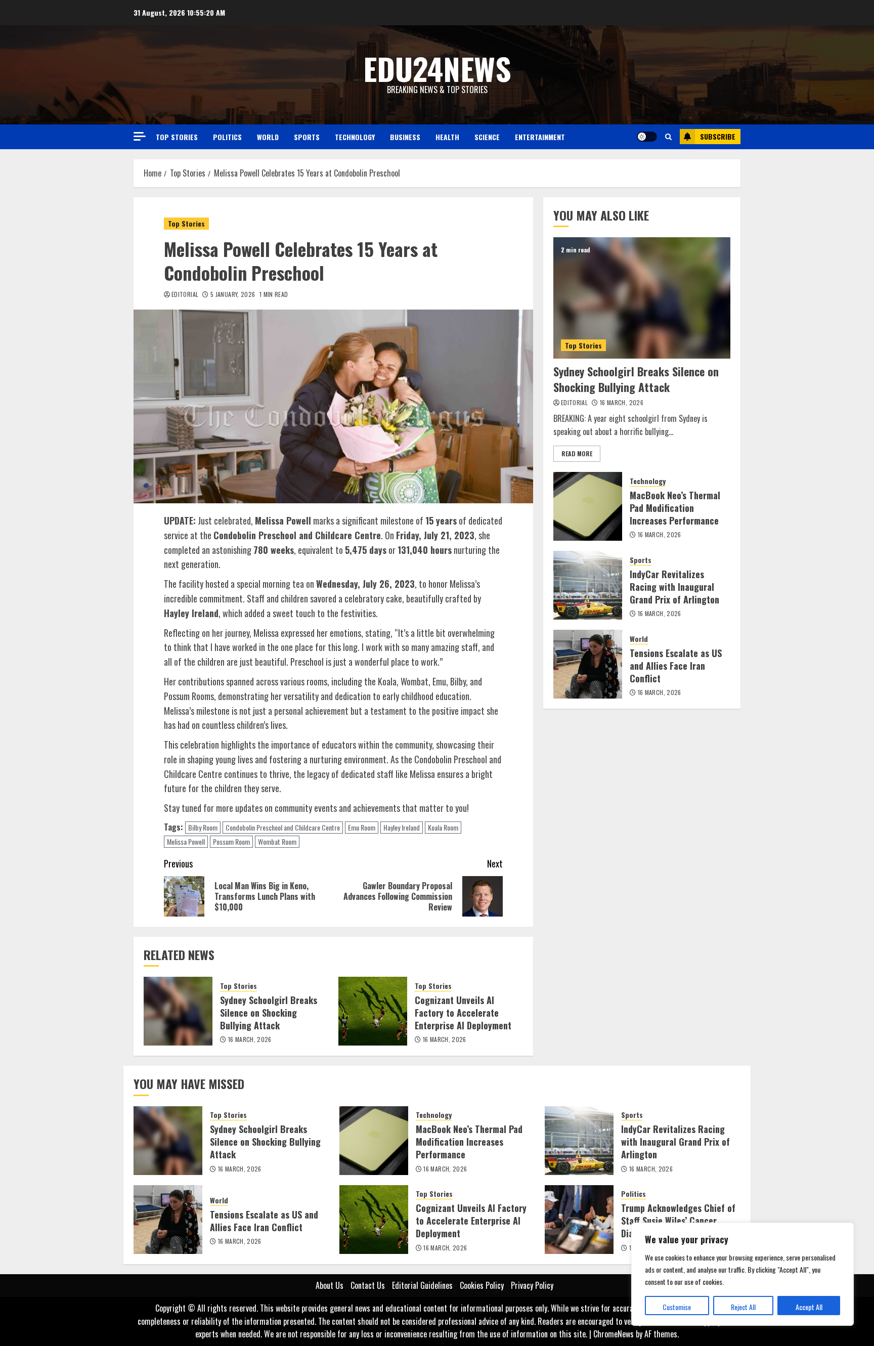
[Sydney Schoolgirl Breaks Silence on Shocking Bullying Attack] (178, 1011)
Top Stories (177, 137)
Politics (227, 137)
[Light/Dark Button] (647, 137)
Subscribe (717, 136)
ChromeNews (613, 1334)
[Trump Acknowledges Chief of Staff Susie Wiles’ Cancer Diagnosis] (579, 1219)
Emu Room (361, 827)
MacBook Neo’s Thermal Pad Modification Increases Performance (675, 508)
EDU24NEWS (437, 68)
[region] (742, 1274)
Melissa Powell (186, 841)
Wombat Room (277, 841)
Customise (677, 1306)
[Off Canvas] (140, 136)
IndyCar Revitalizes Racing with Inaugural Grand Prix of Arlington (674, 587)
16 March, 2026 (250, 1039)
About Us (329, 1285)
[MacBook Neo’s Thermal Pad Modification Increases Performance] (587, 506)
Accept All (809, 1306)
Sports (307, 137)
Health (447, 137)
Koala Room (443, 827)
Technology (355, 137)
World (268, 137)
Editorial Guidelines (422, 1285)
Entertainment (540, 137)
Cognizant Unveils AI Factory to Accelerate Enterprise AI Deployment (463, 1012)
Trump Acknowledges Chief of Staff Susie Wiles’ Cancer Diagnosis (678, 1220)
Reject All (743, 1306)
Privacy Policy (532, 1285)
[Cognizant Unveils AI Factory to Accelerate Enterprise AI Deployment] (372, 1011)
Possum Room (231, 841)
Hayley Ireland (401, 827)
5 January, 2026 (232, 294)
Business (405, 137)
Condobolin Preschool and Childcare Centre (283, 827)
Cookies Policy (482, 1285)
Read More (576, 453)
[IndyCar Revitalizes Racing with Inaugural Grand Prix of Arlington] (587, 585)
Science (487, 137)
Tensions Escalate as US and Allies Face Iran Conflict (676, 665)
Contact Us (368, 1285)
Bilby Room (202, 827)
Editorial (184, 294)
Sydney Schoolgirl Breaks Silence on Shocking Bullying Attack (268, 1012)
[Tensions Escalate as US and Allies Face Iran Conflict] (587, 664)
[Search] (668, 136)
